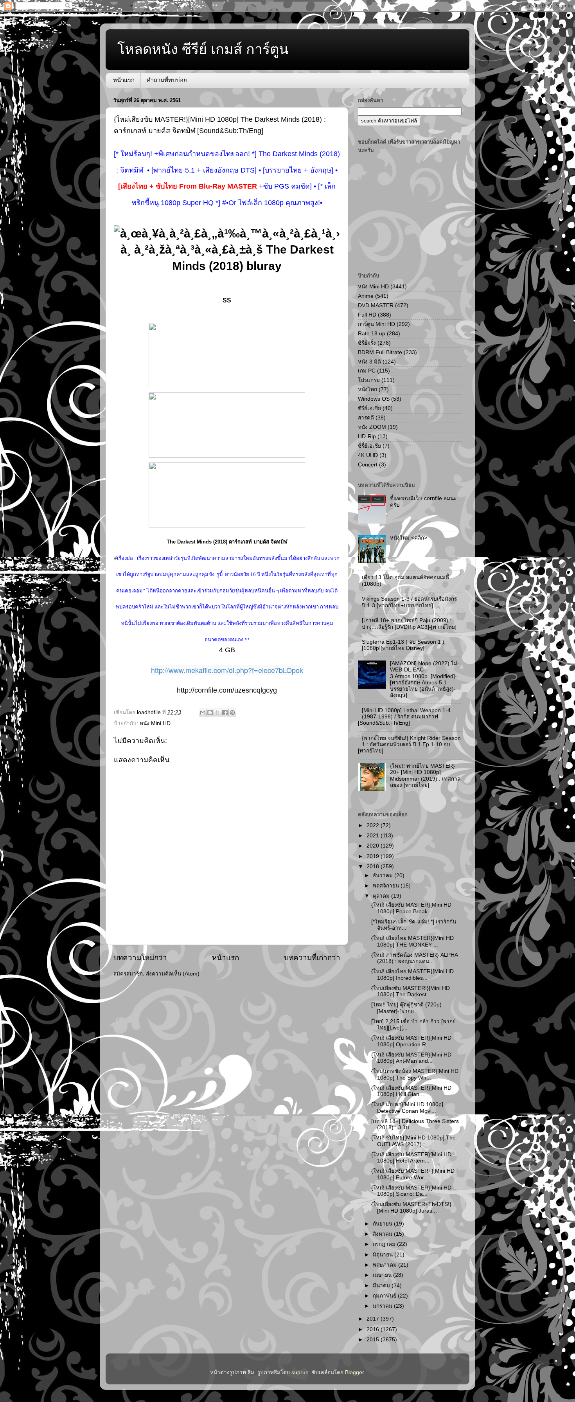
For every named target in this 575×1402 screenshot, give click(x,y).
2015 (374, 1340)
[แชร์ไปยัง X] (217, 712)
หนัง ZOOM (372, 427)
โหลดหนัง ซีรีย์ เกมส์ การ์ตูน (203, 49)
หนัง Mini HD (155, 723)
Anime (366, 296)
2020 (374, 846)
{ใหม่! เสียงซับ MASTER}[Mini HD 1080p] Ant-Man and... (411, 1058)
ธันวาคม (383, 875)
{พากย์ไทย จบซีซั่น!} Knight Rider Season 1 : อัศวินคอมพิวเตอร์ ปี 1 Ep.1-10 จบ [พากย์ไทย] (409, 744)
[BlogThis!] (210, 712)
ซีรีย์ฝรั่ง (367, 343)
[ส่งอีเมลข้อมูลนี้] (203, 712)
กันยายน (383, 1224)
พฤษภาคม (385, 1265)
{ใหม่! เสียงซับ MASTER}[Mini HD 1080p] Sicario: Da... (411, 1191)
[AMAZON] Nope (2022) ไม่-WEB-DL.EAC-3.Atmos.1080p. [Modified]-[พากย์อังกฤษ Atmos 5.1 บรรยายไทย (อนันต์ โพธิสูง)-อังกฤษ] (424, 679)
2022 (374, 825)
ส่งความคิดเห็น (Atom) (172, 974)
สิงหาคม (383, 1234)
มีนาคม (382, 1286)
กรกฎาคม (385, 1244)
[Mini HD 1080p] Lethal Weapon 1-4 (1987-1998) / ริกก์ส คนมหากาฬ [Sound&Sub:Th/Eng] (404, 716)
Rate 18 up (371, 334)
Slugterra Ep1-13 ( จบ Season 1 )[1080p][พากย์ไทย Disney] (403, 645)
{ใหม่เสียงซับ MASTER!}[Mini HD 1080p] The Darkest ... (410, 991)
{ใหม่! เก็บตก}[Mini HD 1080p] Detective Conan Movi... (407, 1107)
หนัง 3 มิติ (369, 362)
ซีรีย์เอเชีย (369, 408)
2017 (374, 1319)
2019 (374, 856)
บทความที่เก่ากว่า (312, 958)
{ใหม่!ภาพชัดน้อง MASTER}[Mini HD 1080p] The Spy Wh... (414, 1074)
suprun (300, 1372)
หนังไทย (367, 389)
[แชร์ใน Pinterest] (232, 712)
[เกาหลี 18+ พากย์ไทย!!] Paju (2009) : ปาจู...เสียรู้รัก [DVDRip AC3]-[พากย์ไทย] (409, 623)
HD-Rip (367, 436)
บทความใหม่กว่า (140, 958)
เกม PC (367, 371)
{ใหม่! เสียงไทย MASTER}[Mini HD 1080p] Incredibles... (412, 974)
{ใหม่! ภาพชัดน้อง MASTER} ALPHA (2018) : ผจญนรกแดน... (414, 958)
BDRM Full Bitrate (380, 352)
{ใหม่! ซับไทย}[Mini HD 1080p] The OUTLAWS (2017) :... (413, 1141)
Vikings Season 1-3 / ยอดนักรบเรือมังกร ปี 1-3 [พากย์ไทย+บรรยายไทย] (409, 602)
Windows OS (374, 399)
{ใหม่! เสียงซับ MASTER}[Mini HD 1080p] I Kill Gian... (411, 1091)
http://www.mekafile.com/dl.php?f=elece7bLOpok (227, 670)
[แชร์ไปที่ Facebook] (225, 712)
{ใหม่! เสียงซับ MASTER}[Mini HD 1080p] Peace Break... (411, 908)
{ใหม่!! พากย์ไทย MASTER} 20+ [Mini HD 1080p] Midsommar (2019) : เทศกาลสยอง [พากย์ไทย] (425, 775)
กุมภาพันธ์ (385, 1296)
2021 (374, 836)
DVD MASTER (376, 305)
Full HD (367, 315)
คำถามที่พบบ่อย (167, 80)
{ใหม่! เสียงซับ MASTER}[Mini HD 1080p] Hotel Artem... (411, 1158)
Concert (367, 465)
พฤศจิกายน (387, 886)
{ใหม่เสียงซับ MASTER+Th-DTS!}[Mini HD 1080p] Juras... (411, 1207)
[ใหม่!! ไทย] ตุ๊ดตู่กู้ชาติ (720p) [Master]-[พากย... (406, 1008)
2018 (374, 866)
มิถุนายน (383, 1255)
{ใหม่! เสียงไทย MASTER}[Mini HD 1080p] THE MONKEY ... (412, 941)
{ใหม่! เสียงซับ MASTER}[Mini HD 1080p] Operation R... (411, 1041)
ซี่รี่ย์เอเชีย (369, 446)
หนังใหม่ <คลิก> (408, 538)
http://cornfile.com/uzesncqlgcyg (227, 690)
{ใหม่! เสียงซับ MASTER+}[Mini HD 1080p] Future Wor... (413, 1174)
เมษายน (383, 1275)
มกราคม (383, 1306)
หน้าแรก (124, 80)
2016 (374, 1329)
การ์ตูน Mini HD (376, 324)
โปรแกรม (369, 380)
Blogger (354, 1372)
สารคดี (366, 418)
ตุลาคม (382, 896)
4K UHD (368, 455)
